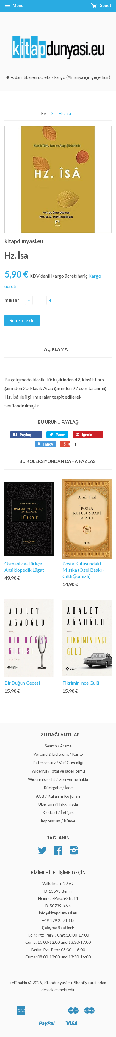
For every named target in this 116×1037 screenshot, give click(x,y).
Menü (17, 5)
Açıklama (56, 349)
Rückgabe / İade (58, 787)
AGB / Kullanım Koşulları (58, 796)
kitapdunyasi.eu (58, 982)
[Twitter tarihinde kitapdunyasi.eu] (42, 852)
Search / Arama (58, 746)
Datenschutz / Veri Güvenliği (58, 762)
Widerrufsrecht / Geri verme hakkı (58, 779)
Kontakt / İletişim (58, 812)
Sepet (105, 5)
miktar (11, 300)
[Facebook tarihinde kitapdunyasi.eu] (58, 852)
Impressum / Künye (58, 821)
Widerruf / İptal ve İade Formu (58, 771)
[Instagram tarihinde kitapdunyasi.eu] (74, 852)
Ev (43, 113)
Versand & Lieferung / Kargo (58, 754)
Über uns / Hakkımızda (58, 804)
